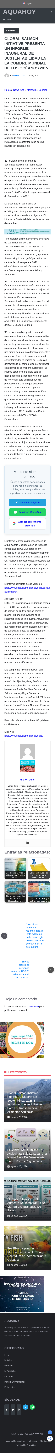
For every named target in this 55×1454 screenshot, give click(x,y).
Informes (8, 1376)
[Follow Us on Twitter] (13, 1409)
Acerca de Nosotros (15, 1441)
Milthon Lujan (18, 76)
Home (7, 90)
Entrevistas (9, 1387)
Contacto (44, 1441)
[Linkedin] (27, 842)
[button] (51, 12)
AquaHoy (19, 11)
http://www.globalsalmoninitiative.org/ (23, 736)
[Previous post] (4, 936)
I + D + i (8, 1355)
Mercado (31, 90)
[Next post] (51, 970)
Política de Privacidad (26, 1445)
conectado (33, 1006)
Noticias (8, 1360)
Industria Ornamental (14, 1382)
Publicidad (32, 1441)
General (11, 30)
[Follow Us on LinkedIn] (19, 1409)
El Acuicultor (10, 1371)
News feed (18, 90)
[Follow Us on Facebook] (6, 1409)
